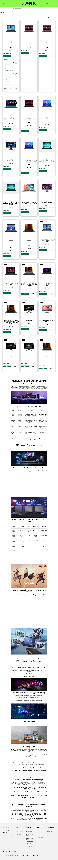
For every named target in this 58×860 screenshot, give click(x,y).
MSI (11, 42)
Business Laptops (19, 832)
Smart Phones (19, 834)
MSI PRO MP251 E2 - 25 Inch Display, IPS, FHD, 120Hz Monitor (47, 321)
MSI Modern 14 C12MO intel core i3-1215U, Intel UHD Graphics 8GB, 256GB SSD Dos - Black (47, 240)
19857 (49, 829)
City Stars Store (29, 843)
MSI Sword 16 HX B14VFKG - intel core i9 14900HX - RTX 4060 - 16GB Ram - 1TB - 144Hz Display (29, 119)
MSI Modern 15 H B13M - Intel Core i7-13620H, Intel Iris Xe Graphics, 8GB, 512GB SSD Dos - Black (11, 44)
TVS (17, 837)
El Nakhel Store (29, 829)
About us (39, 831)
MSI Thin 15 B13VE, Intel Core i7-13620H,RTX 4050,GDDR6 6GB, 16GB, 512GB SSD (29, 44)
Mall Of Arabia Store (30, 832)
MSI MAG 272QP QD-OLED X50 (47, 202)
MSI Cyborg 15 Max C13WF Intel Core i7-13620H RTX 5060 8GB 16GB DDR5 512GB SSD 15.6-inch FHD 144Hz (11, 203)
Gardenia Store (29, 831)
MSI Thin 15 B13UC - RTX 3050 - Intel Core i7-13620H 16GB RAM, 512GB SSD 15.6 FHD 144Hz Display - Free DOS (47, 44)
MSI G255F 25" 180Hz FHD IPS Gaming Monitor (29, 357)
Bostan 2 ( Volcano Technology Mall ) (29, 846)
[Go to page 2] (31, 375)
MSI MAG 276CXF (29, 320)
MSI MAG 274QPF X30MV (11, 160)
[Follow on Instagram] (6, 851)
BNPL (33, 53)
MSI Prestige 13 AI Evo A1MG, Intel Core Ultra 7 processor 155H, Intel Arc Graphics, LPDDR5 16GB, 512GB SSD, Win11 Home (29, 161)
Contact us (39, 832)
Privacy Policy (40, 834)
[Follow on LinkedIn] (15, 851)
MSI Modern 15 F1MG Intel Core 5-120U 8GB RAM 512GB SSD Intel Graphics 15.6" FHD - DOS (29, 203)
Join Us (39, 838)
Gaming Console (19, 829)
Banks (25, 53)
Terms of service (40, 837)
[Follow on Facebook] (3, 851)
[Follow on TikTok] (12, 851)
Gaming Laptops (19, 831)
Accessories (18, 835)
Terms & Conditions (41, 829)
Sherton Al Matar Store (30, 837)
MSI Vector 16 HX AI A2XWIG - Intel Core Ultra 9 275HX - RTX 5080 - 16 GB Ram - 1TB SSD (29, 244)
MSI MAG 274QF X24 (11, 357)
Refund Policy (40, 835)
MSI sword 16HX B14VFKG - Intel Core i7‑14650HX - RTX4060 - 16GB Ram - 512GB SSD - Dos (11, 283)
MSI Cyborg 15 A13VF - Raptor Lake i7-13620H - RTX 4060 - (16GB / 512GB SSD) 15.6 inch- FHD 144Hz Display (47, 283)
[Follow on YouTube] (9, 851)
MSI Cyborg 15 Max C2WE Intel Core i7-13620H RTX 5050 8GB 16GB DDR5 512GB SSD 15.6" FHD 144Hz (47, 161)
